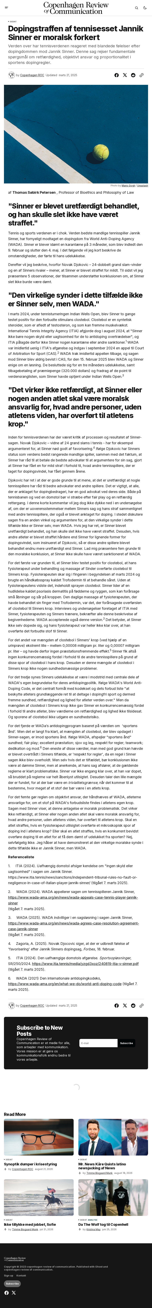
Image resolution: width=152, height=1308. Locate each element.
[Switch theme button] (145, 8)
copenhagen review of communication (28, 1269)
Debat (13, 22)
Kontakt (21, 1275)
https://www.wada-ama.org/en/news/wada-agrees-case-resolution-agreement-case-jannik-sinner (73, 926)
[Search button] (136, 8)
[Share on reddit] (133, 75)
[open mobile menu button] (6, 8)
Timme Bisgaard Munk (99, 1173)
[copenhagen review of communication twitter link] (13, 1292)
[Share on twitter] (125, 75)
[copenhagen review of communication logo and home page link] (15, 1259)
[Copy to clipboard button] (140, 75)
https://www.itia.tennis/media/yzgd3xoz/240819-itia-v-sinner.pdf (85, 964)
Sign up (8, 1275)
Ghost (99, 1266)
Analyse (92, 1220)
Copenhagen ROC (32, 75)
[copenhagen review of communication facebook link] (7, 1292)
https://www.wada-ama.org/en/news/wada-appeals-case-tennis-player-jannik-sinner (73, 900)
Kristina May (93, 1229)
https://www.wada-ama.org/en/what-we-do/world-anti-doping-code (65, 984)
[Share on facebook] (117, 75)
